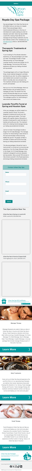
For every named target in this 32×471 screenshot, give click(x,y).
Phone (7, 182)
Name (7, 172)
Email (7, 191)
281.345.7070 (11, 464)
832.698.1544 (19, 464)
